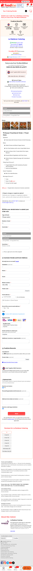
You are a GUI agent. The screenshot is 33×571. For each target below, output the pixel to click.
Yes (5, 308)
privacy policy (11, 419)
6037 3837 (17, 43)
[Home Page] (8, 5)
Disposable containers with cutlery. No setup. (16, 86)
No (8, 308)
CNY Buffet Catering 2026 (7, 554)
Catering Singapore (5, 547)
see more (12, 531)
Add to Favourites (17, 96)
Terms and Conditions (16, 87)
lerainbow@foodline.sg (17, 46)
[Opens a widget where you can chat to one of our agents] (27, 568)
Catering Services (5, 550)
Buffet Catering (4, 548)
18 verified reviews (16, 54)
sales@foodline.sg (6, 541)
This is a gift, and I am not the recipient (13, 251)
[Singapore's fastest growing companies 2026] (20, 5)
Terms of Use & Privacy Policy (8, 545)
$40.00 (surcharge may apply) (16, 84)
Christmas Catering (5, 556)
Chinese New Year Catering (7, 551)
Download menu (17, 93)
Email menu (17, 95)
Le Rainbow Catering (16, 39)
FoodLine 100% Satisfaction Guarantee (14, 314)
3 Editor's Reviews (16, 59)
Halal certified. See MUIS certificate (17, 81)
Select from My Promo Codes (10, 362)
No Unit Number (21, 297)
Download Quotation (17, 91)
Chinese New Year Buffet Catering (9, 553)
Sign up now (25, 1)
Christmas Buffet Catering (7, 557)
